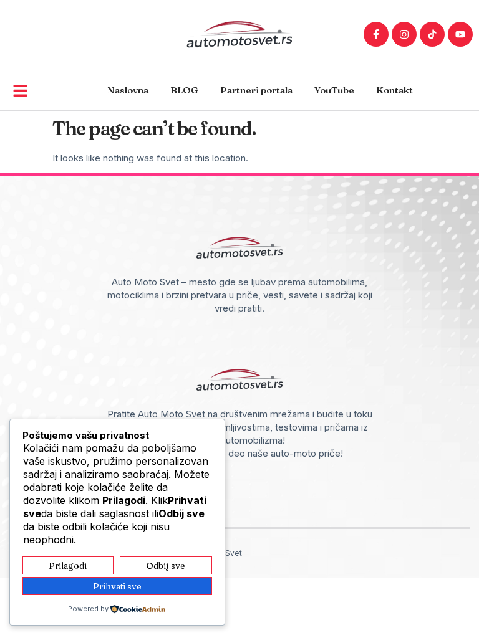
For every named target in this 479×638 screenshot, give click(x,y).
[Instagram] (404, 34)
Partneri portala (256, 90)
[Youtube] (460, 34)
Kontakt (394, 90)
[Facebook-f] (376, 34)
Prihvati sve (117, 586)
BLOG (184, 90)
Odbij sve (165, 565)
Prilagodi (68, 565)
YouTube (334, 90)
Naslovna (127, 90)
